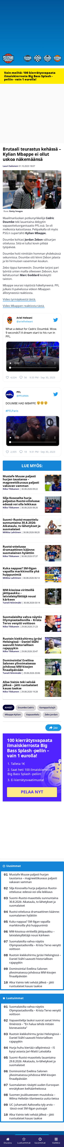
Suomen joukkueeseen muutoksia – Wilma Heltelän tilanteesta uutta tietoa (34, 1096)
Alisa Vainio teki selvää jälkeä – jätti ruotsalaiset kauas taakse (20, 685)
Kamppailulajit (47, 707)
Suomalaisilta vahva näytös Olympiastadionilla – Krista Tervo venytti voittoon (22, 620)
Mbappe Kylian (13, 714)
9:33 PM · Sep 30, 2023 (42, 377)
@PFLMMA (23, 395)
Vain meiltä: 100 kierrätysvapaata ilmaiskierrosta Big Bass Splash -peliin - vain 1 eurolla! (29, 76)
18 (25, 451)
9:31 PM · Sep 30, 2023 (42, 451)
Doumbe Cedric (26, 707)
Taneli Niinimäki (12, 602)
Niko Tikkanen (11, 488)
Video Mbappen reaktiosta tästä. (24, 306)
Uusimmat (13, 866)
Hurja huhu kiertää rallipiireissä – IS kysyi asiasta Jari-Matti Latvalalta (32, 1049)
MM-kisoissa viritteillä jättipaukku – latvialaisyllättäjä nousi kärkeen (19, 594)
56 (25, 377)
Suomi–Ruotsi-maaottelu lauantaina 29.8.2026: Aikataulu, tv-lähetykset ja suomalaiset (32, 1061)
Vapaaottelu (32, 714)
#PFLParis (12, 411)
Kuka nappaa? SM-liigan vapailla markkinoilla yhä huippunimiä (21, 571)
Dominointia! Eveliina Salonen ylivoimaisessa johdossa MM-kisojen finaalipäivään (19, 665)
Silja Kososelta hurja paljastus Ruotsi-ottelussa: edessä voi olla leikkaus (21, 501)
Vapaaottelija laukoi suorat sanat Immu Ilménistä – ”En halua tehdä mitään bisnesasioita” (34, 1024)
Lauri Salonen (10, 166)
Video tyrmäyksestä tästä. (19, 299)
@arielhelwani (25, 321)
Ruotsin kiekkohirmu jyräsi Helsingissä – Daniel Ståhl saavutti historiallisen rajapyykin (22, 643)
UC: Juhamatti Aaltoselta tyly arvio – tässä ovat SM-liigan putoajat (32, 1106)
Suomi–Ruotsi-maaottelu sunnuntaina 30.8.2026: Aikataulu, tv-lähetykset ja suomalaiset (21, 524)
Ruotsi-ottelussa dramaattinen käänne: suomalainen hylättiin (19, 550)
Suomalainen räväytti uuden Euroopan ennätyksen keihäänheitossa (34, 1086)
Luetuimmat (15, 998)
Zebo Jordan (51, 714)
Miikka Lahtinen (12, 532)
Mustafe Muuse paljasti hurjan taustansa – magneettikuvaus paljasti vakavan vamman (21, 481)
